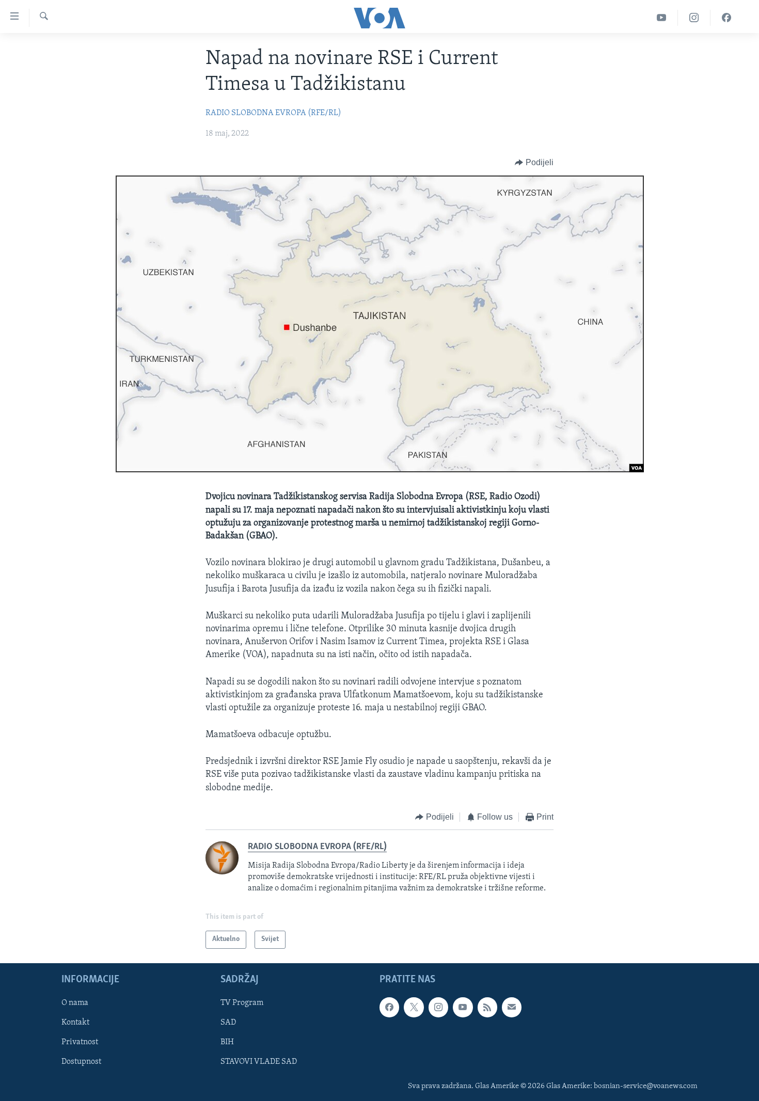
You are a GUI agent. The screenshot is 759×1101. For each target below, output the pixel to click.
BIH (227, 1042)
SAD (228, 1022)
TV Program (241, 1003)
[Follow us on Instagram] (438, 1007)
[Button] (534, 162)
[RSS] (487, 1007)
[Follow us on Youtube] (462, 1007)
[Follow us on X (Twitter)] (413, 1007)
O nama (74, 1003)
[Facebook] (726, 18)
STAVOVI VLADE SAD (258, 1062)
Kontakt (75, 1022)
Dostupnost (81, 1062)
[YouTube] (661, 18)
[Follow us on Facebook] (389, 1007)
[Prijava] (511, 1007)
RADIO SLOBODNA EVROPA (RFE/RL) (273, 113)
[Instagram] (694, 18)
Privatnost (79, 1042)
